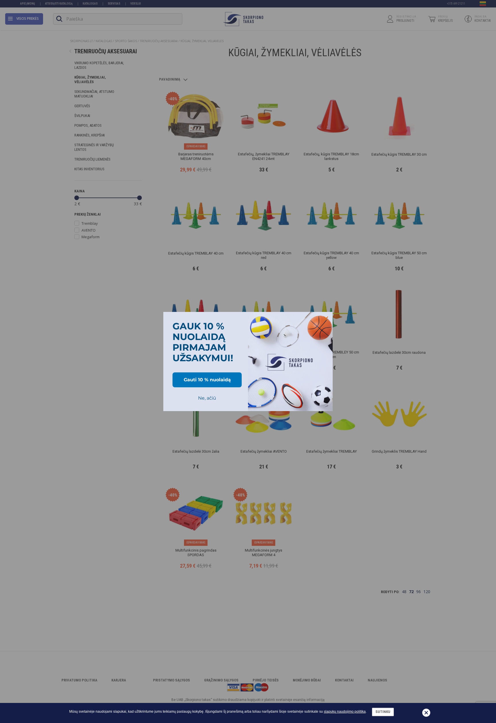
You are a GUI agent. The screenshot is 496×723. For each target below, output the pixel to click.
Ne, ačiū (207, 398)
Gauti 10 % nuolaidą (207, 379)
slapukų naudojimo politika (345, 712)
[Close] (326, 319)
